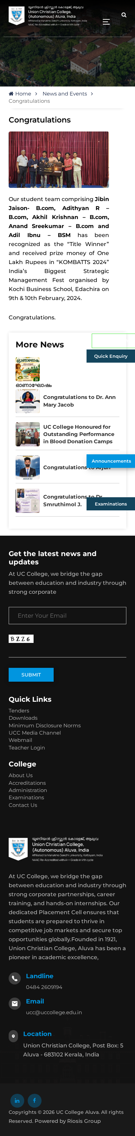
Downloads (23, 718)
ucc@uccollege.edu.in (54, 1012)
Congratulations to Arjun (76, 467)
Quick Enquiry (111, 356)
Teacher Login (27, 747)
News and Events (65, 93)
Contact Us (23, 805)
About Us (21, 775)
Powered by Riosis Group (68, 1121)
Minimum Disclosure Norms (45, 725)
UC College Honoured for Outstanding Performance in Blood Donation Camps (78, 434)
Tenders (19, 710)
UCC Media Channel (35, 732)
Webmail (20, 740)
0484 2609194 (44, 987)
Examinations (111, 504)
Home (23, 93)
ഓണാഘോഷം (34, 385)
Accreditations (27, 783)
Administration (28, 790)
